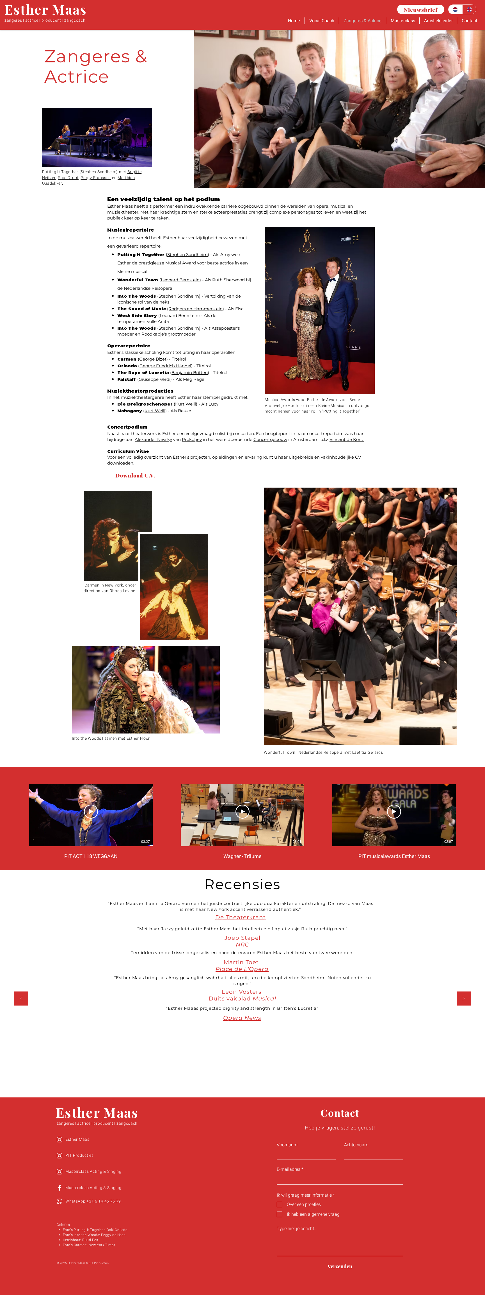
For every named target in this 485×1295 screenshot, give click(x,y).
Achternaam (356, 1145)
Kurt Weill (185, 404)
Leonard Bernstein (180, 279)
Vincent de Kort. (347, 439)
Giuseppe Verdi (154, 379)
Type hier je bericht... (297, 1228)
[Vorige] (21, 998)
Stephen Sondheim (187, 254)
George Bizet (152, 359)
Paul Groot (68, 178)
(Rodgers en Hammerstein (195, 308)
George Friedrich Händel (165, 365)
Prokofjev (192, 439)
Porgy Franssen (96, 178)
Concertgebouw (270, 439)
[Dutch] (455, 9)
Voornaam (287, 1145)
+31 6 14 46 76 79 (103, 1201)
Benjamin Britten (189, 372)
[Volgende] (464, 998)
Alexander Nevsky (153, 439)
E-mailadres (288, 1169)
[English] (469, 9)
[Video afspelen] (91, 812)
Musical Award (180, 263)
